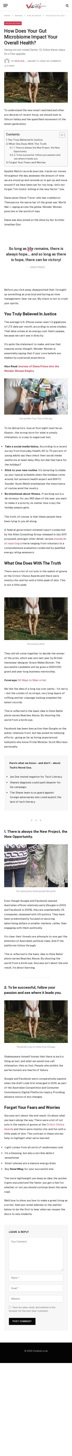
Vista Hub (19, 61)
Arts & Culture (13, 23)
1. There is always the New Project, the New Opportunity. (37, 149)
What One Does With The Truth (28, 143)
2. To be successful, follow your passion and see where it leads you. (37, 157)
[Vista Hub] (36, 5)
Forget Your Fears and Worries (27, 162)
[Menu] (5, 5)
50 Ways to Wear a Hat (32, 680)
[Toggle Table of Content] (60, 135)
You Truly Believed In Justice (25, 139)
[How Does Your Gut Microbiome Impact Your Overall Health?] (36, 87)
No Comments (54, 61)
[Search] (67, 5)
